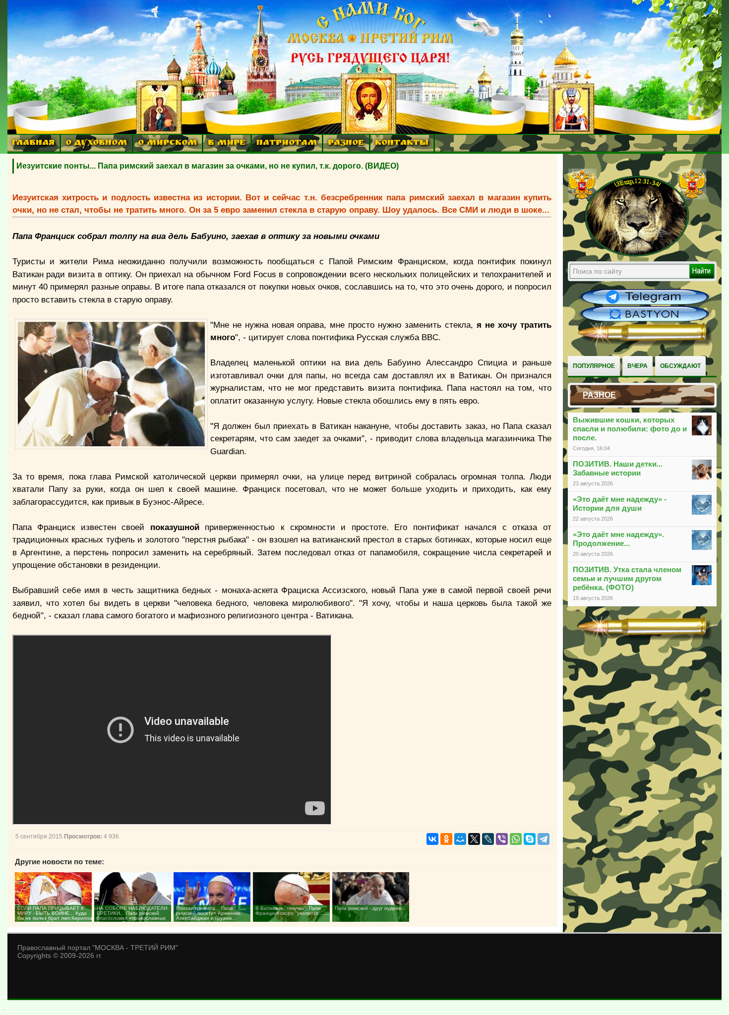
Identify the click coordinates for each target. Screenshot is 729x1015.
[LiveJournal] (488, 839)
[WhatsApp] (516, 839)
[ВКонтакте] (432, 839)
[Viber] (502, 839)
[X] (474, 839)
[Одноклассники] (446, 839)
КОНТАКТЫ (401, 143)
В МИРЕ (226, 143)
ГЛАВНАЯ (33, 143)
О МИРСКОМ (167, 143)
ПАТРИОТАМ (286, 143)
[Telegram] (543, 839)
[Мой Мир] (460, 839)
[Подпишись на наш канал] (645, 303)
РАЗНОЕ (346, 143)
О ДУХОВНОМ (96, 143)
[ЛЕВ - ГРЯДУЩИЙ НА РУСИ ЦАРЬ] (637, 254)
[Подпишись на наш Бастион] (645, 320)
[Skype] (530, 839)
